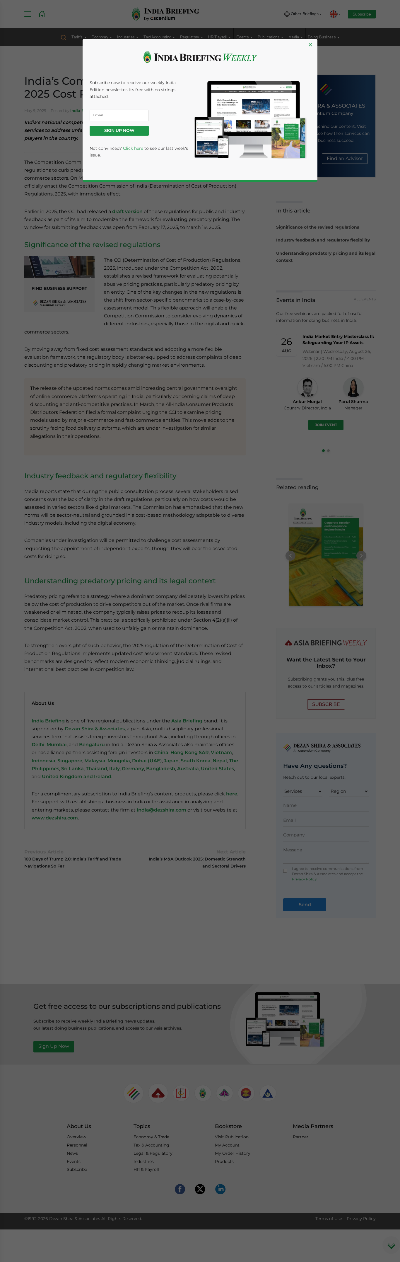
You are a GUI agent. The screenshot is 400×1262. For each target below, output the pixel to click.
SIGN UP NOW (119, 130)
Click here (133, 148)
